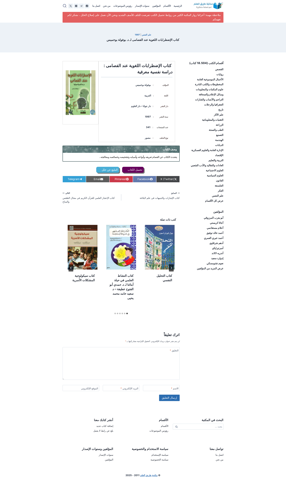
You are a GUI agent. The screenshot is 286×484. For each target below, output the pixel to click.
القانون (219, 180)
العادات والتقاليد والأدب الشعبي (207, 165)
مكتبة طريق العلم (149, 475)
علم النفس (146, 34)
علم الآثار (218, 114)
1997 (137, 34)
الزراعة (219, 124)
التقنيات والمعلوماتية (212, 119)
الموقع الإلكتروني (89, 388)
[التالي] (71, 267)
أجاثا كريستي (216, 222)
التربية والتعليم (216, 160)
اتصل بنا (96, 5)
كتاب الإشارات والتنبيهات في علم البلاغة (160, 195)
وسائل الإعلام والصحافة (211, 94)
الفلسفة (219, 185)
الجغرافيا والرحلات (213, 104)
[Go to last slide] (171, 267)
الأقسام (167, 5)
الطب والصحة (216, 129)
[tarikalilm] (81, 6)
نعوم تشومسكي (215, 263)
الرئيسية (178, 5)
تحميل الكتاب (134, 169)
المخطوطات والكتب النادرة (209, 84)
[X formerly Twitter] (70, 6)
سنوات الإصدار (142, 5)
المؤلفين (156, 5)
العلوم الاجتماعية (214, 170)
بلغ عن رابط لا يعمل (103, 430)
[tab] (127, 313)
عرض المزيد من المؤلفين (210, 268)
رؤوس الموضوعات (122, 5)
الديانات (219, 145)
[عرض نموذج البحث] (65, 6)
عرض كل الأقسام (214, 200)
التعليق (174, 350)
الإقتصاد (219, 155)
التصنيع (219, 134)
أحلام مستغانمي (215, 227)
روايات (219, 74)
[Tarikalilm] (87, 6)
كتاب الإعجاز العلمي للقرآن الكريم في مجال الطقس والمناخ (89, 197)
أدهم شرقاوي (216, 243)
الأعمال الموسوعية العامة (210, 79)
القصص (219, 69)
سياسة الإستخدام (159, 454)
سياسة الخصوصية (159, 459)
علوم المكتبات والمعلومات (209, 89)
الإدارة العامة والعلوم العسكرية (207, 150)
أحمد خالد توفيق (214, 232)
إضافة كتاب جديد (104, 425)
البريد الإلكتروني (129, 388)
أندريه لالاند (217, 253)
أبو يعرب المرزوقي (213, 217)
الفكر (220, 190)
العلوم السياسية (215, 175)
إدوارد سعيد (217, 258)
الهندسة (219, 139)
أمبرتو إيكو (217, 248)
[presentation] (159, 247)
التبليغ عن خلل (109, 169)
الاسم (174, 388)
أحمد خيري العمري (213, 237)
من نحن (107, 5)
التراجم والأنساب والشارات (209, 99)
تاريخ (220, 109)
